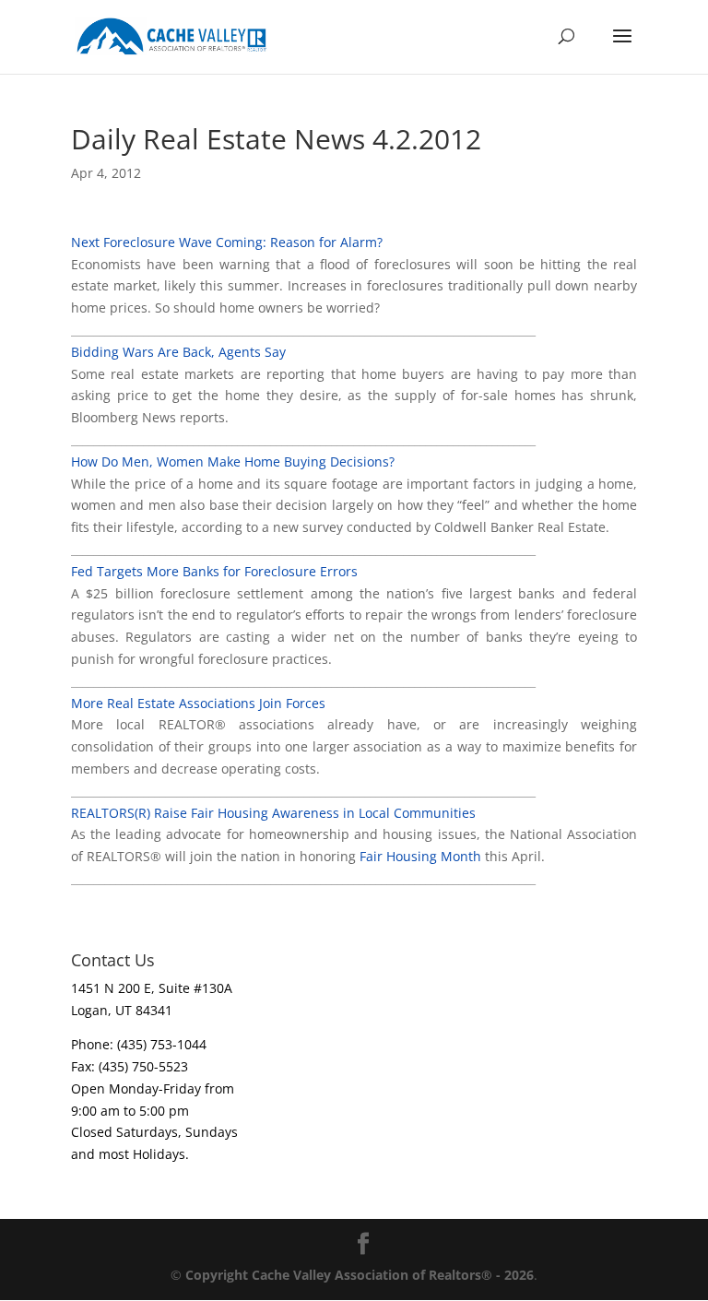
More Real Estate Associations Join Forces (198, 703)
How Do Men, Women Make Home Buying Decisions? (233, 461)
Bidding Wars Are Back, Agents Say (178, 352)
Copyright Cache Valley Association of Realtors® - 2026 (359, 1274)
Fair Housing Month (422, 856)
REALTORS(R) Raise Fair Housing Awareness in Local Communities (273, 813)
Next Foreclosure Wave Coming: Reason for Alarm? (227, 242)
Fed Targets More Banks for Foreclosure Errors (214, 571)
